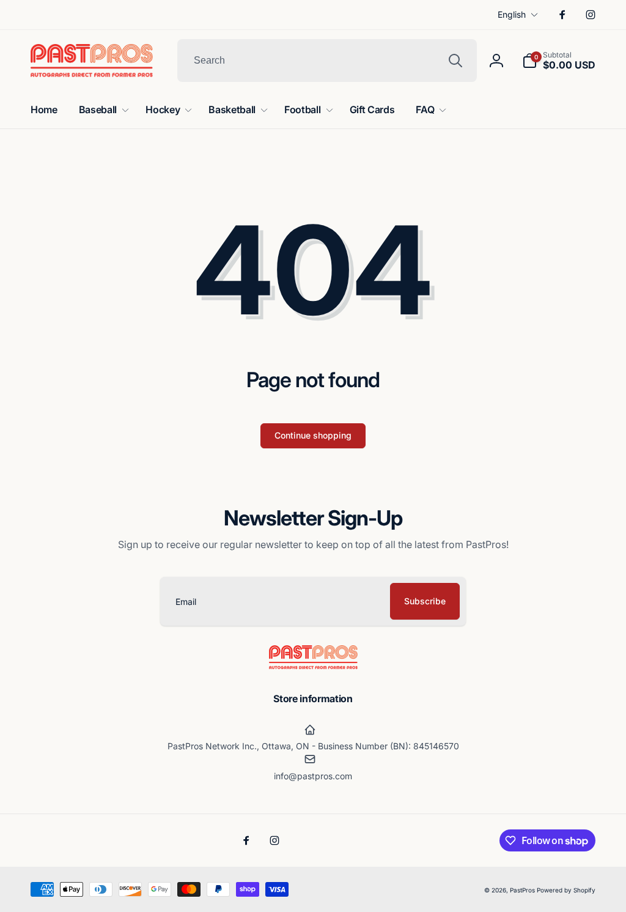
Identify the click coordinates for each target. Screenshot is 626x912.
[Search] (455, 60)
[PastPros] (313, 665)
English (512, 14)
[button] (558, 60)
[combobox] (327, 60)
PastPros (522, 890)
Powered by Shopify (566, 890)
